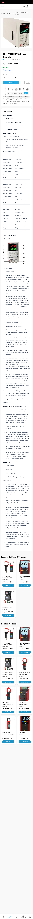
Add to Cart (11, 82)
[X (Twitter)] (12, 89)
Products (10, 13)
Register (15, 2)
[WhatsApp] (16, 89)
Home (3, 13)
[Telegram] (27, 89)
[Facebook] (8, 89)
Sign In (9, 2)
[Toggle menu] (30, 6)
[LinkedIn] (19, 89)
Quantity (5, 74)
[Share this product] (28, 82)
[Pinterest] (23, 89)
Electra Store (7, 60)
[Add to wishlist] (22, 82)
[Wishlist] (13, 562)
